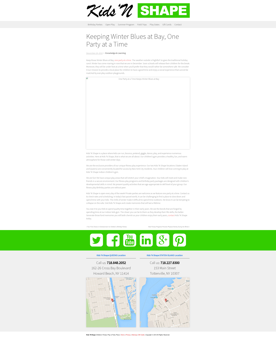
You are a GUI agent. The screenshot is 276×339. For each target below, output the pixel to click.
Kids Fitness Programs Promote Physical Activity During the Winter (168, 227)
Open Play (110, 24)
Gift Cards (166, 24)
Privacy (128, 335)
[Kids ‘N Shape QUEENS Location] (111, 324)
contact (171, 215)
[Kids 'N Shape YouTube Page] (130, 245)
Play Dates (154, 24)
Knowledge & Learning (115, 53)
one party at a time (122, 60)
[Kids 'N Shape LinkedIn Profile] (146, 245)
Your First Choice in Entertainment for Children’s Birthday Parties (107, 227)
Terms (123, 335)
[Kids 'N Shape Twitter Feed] (96, 245)
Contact (178, 24)
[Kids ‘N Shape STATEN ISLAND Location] (165, 324)
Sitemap (134, 335)
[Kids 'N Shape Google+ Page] (163, 245)
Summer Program (126, 24)
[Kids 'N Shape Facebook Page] (113, 245)
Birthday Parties (95, 24)
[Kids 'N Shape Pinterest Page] (179, 245)
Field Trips (142, 24)
